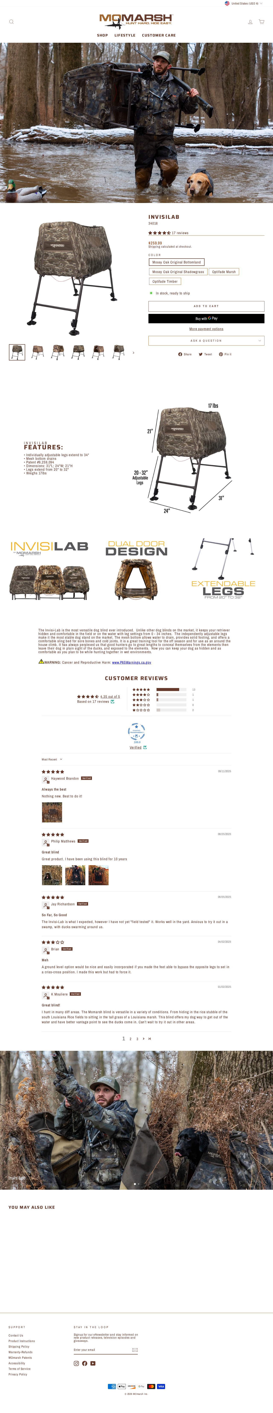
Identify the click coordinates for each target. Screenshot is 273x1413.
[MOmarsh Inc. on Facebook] (84, 1363)
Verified (136, 747)
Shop (102, 35)
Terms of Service (20, 1369)
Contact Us (16, 1335)
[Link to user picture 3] (98, 875)
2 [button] (131, 1038)
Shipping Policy (19, 1346)
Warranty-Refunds (21, 1352)
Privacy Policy (18, 1374)
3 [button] (137, 1038)
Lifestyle (125, 35)
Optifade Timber (165, 281)
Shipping (154, 246)
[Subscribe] (135, 1350)
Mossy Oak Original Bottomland (176, 262)
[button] (160, 232)
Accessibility (17, 1363)
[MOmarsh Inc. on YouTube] (93, 1363)
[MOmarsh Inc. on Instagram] (76, 1363)
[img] (53, 771)
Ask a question (206, 341)
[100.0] (136, 731)
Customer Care (159, 35)
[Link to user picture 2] (75, 875)
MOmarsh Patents (20, 1358)
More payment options (206, 329)
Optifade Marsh (224, 271)
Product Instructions (22, 1341)
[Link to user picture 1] (52, 812)
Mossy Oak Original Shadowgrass (178, 271)
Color (154, 255)
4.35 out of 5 (110, 696)
